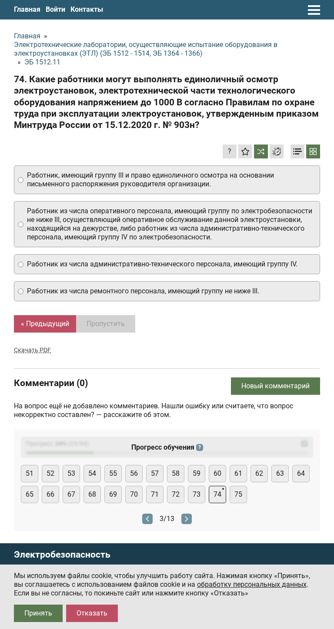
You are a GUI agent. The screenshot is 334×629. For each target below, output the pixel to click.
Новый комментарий (275, 386)
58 (176, 473)
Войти (55, 9)
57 (155, 473)
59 (196, 473)
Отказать (92, 613)
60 (217, 473)
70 (134, 494)
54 (92, 473)
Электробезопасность (62, 554)
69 (113, 494)
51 (29, 473)
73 (196, 494)
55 (113, 473)
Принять (38, 613)
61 (238, 473)
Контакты (86, 9)
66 (50, 494)
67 (71, 494)
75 (238, 494)
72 (176, 494)
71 (155, 494)
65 (29, 494)
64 (301, 473)
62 (259, 473)
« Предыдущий (45, 324)
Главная (27, 9)
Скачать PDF (32, 349)
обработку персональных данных (252, 584)
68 (92, 494)
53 (71, 473)
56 (134, 473)
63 (280, 473)
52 (50, 473)
